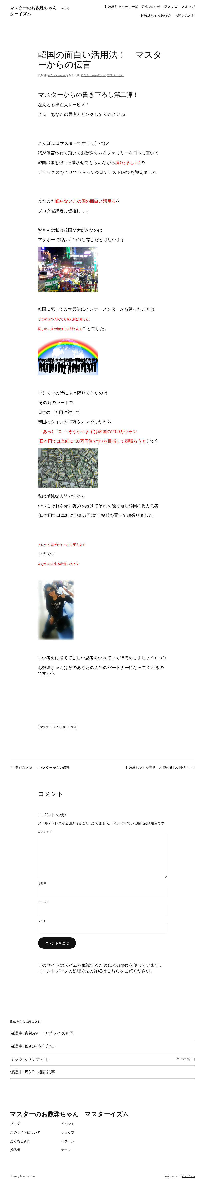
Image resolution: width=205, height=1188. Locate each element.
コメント (45, 831)
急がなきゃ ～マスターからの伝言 (42, 767)
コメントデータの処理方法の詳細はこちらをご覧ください (94, 971)
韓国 (73, 727)
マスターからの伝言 (93, 75)
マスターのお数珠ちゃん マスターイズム (69, 1114)
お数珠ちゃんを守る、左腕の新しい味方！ (157, 767)
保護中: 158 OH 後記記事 (32, 1072)
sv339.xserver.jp (58, 75)
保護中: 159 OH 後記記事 (32, 1046)
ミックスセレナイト (29, 1059)
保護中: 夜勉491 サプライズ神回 (42, 1033)
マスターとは (115, 75)
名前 (42, 883)
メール (44, 902)
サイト (42, 920)
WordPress (188, 1176)
